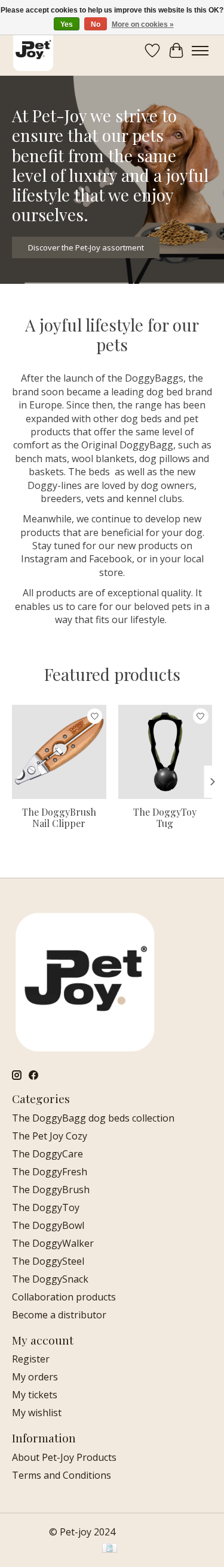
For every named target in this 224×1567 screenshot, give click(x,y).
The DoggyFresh (49, 1171)
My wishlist (37, 1412)
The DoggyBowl (48, 1225)
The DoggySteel (48, 1261)
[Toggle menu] (200, 51)
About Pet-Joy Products (64, 1457)
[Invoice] (109, 1549)
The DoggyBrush (51, 1189)
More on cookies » (143, 24)
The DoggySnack (50, 1279)
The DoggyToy (45, 1207)
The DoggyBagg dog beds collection (93, 1118)
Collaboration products (64, 1296)
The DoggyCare (47, 1153)
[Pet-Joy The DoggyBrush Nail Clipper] (59, 752)
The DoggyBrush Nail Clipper (59, 817)
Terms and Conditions (61, 1475)
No (95, 24)
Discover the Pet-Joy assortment (86, 246)
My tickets (34, 1394)
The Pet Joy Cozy (49, 1135)
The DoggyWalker (53, 1243)
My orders (35, 1376)
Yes (66, 24)
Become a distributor (59, 1314)
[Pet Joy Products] (33, 50)
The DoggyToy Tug (165, 817)
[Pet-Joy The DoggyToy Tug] (165, 752)
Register (31, 1358)
